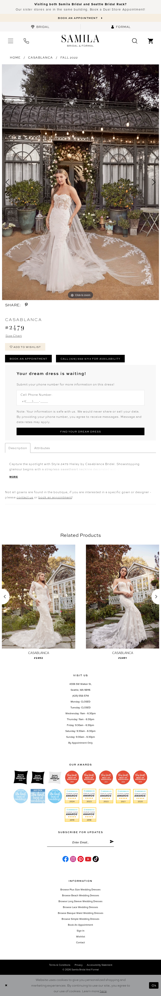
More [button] (13, 476)
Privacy (79, 964)
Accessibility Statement (99, 964)
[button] (10, 40)
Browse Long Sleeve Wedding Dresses (80, 901)
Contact (80, 942)
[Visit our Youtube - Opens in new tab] (88, 859)
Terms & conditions (59, 964)
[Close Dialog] (6, 985)
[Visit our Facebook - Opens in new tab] (65, 859)
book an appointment (55, 497)
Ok (154, 985)
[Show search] (135, 40)
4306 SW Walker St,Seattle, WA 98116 (80, 687)
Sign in (80, 930)
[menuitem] (40, 27)
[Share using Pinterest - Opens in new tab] (26, 305)
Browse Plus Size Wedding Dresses (80, 889)
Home (15, 57)
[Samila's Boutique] (80, 41)
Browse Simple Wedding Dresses (80, 918)
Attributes (42, 448)
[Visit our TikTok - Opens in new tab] (96, 859)
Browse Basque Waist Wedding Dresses (80, 913)
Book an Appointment (28, 358)
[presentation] (38, 597)
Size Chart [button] (13, 335)
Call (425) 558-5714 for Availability (90, 358)
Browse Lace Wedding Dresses (80, 907)
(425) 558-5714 (80, 695)
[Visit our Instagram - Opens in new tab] (73, 859)
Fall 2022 (69, 57)
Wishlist (80, 936)
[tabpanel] (80, 182)
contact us (25, 497)
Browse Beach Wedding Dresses (80, 895)
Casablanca (40, 57)
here (103, 991)
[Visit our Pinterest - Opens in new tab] (81, 859)
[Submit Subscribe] (112, 842)
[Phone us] (26, 40)
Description (17, 448)
